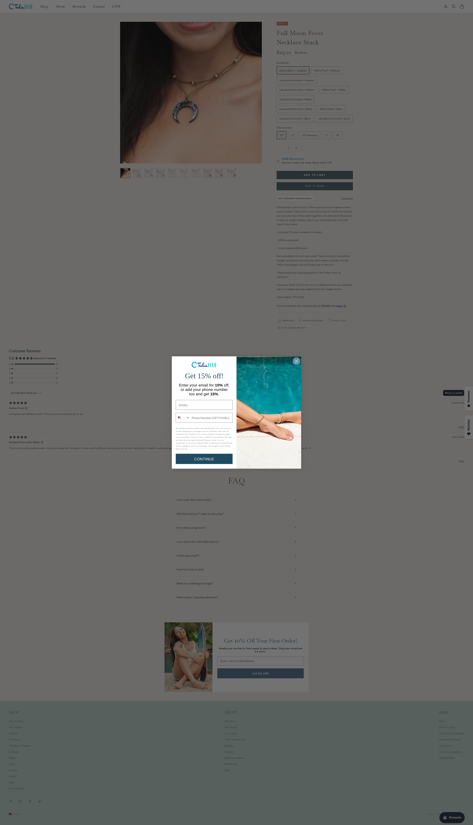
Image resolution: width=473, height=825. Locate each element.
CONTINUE (204, 459)
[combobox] (183, 417)
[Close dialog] (296, 361)
